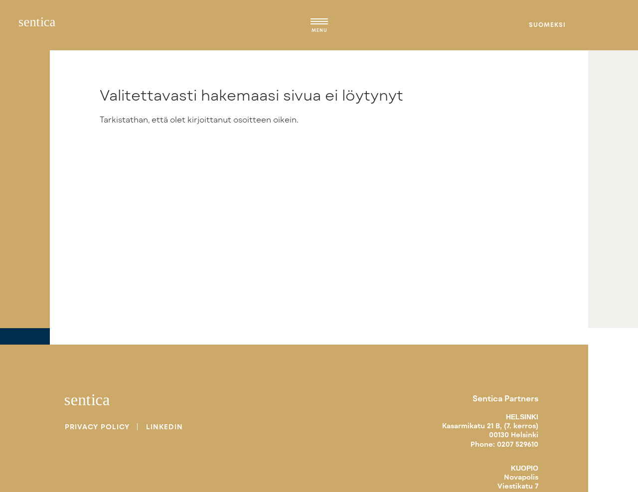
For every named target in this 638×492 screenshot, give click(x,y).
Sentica (37, 24)
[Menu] (319, 22)
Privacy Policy (97, 426)
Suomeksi (547, 24)
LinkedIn (164, 426)
